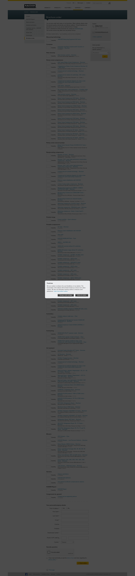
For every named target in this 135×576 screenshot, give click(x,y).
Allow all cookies (81, 295)
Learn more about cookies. (61, 291)
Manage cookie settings (66, 295)
